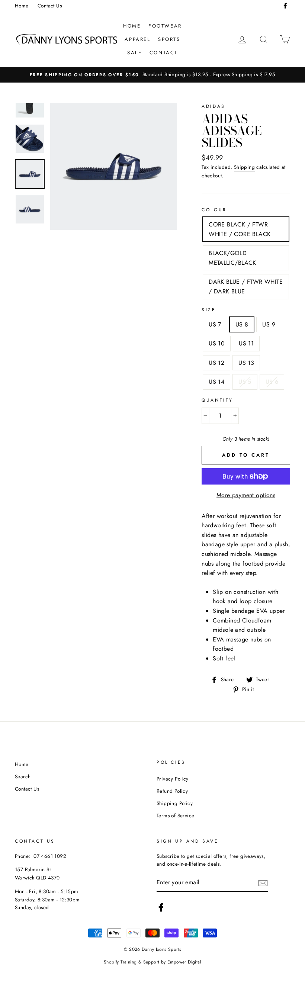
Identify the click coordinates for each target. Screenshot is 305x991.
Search (22, 776)
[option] (152, 75)
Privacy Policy (173, 778)
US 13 (246, 362)
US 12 (216, 362)
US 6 (272, 381)
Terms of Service (175, 815)
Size (209, 309)
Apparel (137, 39)
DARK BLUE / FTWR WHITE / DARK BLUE (246, 286)
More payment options (245, 495)
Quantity (217, 400)
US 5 (244, 381)
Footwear (165, 25)
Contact (164, 52)
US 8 (241, 324)
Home (22, 5)
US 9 (268, 324)
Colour (214, 209)
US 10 (217, 343)
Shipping (244, 167)
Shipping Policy (175, 803)
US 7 (215, 324)
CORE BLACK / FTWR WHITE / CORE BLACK (239, 229)
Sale (134, 52)
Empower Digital (184, 962)
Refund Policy (172, 791)
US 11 (246, 343)
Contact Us (50, 5)
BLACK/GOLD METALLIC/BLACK (232, 258)
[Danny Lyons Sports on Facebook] (161, 907)
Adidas (213, 106)
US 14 (216, 381)
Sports (169, 39)
